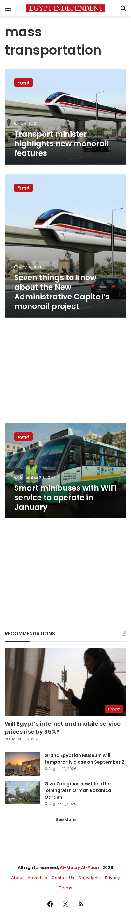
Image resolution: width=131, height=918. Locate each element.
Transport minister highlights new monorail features (61, 143)
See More (66, 820)
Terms (65, 888)
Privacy (112, 878)
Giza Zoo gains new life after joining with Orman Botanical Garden (79, 790)
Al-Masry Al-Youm (80, 867)
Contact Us (63, 878)
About (17, 878)
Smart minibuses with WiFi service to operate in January (65, 497)
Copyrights (89, 878)
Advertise (37, 878)
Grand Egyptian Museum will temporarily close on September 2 (84, 758)
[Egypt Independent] (65, 8)
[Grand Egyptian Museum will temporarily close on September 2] (22, 764)
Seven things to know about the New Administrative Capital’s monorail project (62, 292)
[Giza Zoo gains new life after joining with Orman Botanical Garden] (22, 792)
